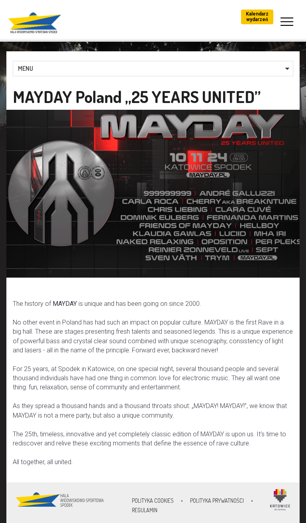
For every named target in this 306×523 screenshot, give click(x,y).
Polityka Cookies (153, 500)
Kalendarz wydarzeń (257, 16)
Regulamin (144, 510)
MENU (25, 68)
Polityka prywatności (217, 500)
